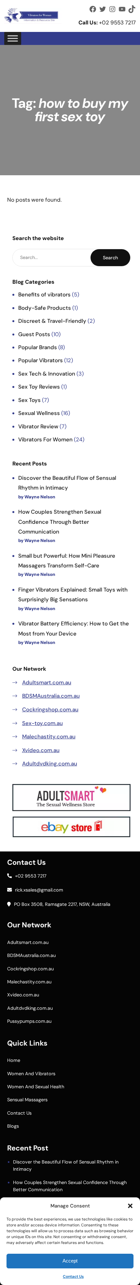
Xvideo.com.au (41, 750)
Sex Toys (29, 400)
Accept (70, 1261)
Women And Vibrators (31, 1074)
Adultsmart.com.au (46, 682)
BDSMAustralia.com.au (51, 695)
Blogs (13, 1126)
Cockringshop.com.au (50, 709)
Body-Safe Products (44, 307)
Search (110, 258)
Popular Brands (37, 347)
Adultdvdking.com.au (49, 763)
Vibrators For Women (45, 439)
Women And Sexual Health (35, 1087)
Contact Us (73, 1276)
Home (13, 1060)
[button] (130, 1206)
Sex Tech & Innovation (46, 373)
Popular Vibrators (40, 360)
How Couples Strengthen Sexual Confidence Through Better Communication (59, 521)
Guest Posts (34, 334)
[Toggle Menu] (12, 38)
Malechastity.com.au (49, 736)
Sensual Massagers (27, 1100)
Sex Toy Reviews (39, 386)
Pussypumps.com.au (29, 1021)
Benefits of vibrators (44, 294)
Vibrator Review (38, 426)
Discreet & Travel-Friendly (52, 320)
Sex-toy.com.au (42, 723)
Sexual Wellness (39, 413)
